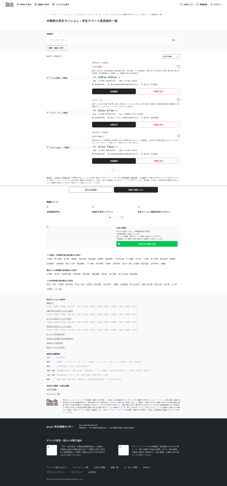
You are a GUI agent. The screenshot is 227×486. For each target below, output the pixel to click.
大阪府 (120, 306)
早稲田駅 (77, 273)
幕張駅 (74, 258)
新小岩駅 (154, 258)
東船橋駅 (92, 258)
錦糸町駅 (164, 258)
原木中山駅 (123, 273)
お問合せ (147, 467)
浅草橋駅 (50, 263)
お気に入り (188, 4)
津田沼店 (137, 362)
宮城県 (56, 306)
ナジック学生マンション (56, 14)
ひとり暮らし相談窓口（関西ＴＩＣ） (140, 370)
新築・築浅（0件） (57, 47)
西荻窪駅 (145, 263)
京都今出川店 (77, 370)
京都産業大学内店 (63, 370)
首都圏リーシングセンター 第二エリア (72, 362)
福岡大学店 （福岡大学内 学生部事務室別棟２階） (86, 379)
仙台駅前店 (61, 357)
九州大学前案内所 (114, 379)
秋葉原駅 (60, 263)
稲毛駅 (66, 258)
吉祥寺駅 (154, 263)
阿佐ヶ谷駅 (127, 263)
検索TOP (50, 303)
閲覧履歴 (203, 4)
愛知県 (92, 306)
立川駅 (174, 284)
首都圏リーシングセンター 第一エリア (103, 362)
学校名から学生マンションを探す (59, 326)
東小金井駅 (134, 284)
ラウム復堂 (97, 66)
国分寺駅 (158, 284)
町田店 (122, 362)
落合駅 (57, 273)
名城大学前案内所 (82, 366)
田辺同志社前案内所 (116, 370)
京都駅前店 (88, 370)
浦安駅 (104, 273)
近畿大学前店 (86, 375)
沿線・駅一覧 (93, 14)
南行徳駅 (113, 273)
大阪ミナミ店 (74, 375)
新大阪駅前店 (62, 375)
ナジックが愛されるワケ (57, 467)
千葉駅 (49, 258)
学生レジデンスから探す (56, 347)
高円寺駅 (134, 178)
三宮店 (105, 375)
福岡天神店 (61, 379)
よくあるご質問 (130, 467)
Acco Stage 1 (98, 136)
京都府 (106, 306)
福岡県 (127, 306)
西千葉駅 (58, 258)
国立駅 (167, 284)
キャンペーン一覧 (53, 393)
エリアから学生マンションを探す (59, 318)
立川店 (129, 362)
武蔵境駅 (124, 284)
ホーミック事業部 (100, 370)
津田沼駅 (82, 258)
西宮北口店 (97, 375)
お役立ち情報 (52, 389)
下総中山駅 (119, 258)
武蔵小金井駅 (147, 284)
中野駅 (108, 263)
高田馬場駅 (66, 273)
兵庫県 (113, 306)
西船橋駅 (109, 258)
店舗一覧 (114, 467)
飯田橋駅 (80, 263)
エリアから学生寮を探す (56, 334)
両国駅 (172, 258)
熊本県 (134, 306)
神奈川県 (71, 306)
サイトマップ (77, 472)
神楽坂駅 (86, 273)
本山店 (71, 366)
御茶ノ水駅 (70, 263)
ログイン (217, 4)
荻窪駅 (136, 263)
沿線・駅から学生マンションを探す (60, 311)
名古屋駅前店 (62, 366)
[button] (108, 170)
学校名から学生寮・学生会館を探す (60, 338)
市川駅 (138, 258)
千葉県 (78, 306)
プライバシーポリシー (56, 472)
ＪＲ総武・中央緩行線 (109, 14)
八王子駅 (58, 289)
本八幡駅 (130, 258)
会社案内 (92, 472)
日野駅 (49, 289)
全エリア (72, 14)
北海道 (49, 306)
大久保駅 (142, 178)
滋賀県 (99, 306)
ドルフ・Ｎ (97, 99)
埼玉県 (85, 306)
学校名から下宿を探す (55, 343)
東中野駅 (126, 178)
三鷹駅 (163, 263)
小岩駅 (146, 258)
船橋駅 (100, 258)
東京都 (81, 14)
